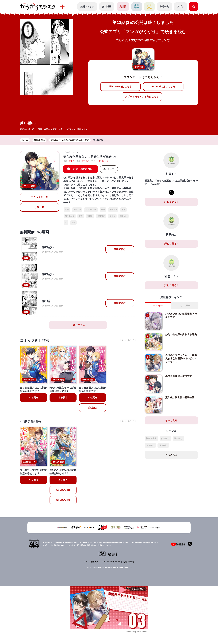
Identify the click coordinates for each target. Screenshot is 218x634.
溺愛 (103, 210)
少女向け (163, 445)
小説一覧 (39, 207)
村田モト (48, 129)
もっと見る (171, 420)
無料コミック (87, 6)
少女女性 (149, 6)
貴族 (81, 216)
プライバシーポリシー (111, 562)
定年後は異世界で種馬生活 (179, 397)
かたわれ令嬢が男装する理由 (181, 334)
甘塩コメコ (82, 129)
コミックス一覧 (39, 197)
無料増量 (106, 6)
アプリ (180, 6)
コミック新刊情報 (35, 340)
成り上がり (69, 216)
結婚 (73, 222)
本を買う (33, 397)
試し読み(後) (63, 500)
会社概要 (94, 562)
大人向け (150, 445)
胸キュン (123, 216)
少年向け (165, 438)
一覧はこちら (78, 325)
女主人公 (77, 210)
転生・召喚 (151, 438)
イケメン (113, 210)
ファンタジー (90, 210)
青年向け (178, 438)
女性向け (101, 216)
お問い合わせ (128, 562)
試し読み (92, 407)
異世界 (123, 6)
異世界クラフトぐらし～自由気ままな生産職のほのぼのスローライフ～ (181, 358)
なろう (112, 216)
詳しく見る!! (171, 202)
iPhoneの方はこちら (120, 86)
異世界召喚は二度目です (178, 376)
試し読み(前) (63, 490)
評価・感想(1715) (83, 169)
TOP (85, 562)
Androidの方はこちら (163, 86)
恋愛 (67, 210)
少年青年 (136, 6)
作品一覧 (164, 6)
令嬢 (123, 210)
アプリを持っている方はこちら (142, 96)
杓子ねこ (62, 129)
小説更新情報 (31, 421)
